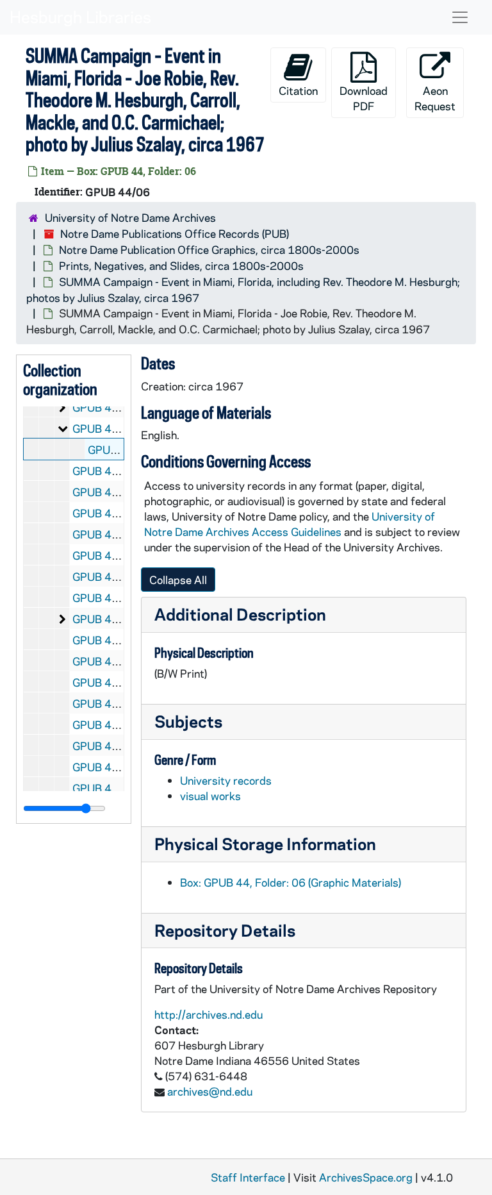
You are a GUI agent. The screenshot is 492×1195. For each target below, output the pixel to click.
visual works (210, 796)
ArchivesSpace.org (366, 1177)
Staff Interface (248, 1177)
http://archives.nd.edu (208, 1014)
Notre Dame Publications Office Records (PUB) (174, 233)
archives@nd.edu (209, 1091)
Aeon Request (434, 98)
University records (226, 780)
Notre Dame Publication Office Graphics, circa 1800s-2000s (209, 249)
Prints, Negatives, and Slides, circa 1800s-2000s (181, 265)
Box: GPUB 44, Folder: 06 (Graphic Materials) (290, 882)
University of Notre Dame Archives (130, 217)
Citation (298, 90)
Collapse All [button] (178, 579)
